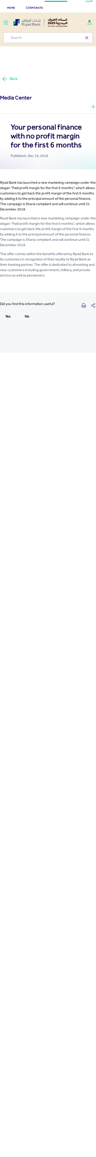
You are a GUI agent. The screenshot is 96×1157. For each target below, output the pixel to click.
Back (13, 78)
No (27, 316)
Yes (7, 316)
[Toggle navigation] (5, 22)
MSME (11, 7)
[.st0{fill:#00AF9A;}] (89, 22)
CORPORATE (34, 7)
